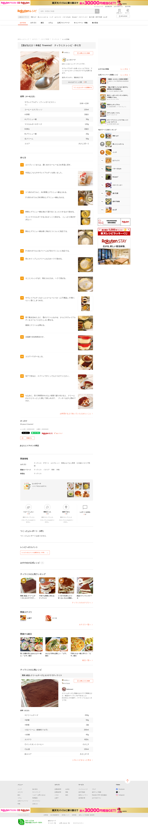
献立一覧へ (86, 660)
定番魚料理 (58, 792)
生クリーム (29, 139)
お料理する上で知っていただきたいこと (75, 414)
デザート (46, 463)
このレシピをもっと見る (81, 760)
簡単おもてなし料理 (68, 463)
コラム (50, 23)
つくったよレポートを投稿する (83, 87)
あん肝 (105, 17)
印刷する (29, 438)
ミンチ (51, 17)
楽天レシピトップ (23, 39)
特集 (19, 804)
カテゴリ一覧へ (85, 624)
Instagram (121, 795)
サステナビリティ (78, 823)
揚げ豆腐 (91, 17)
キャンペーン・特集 (81, 23)
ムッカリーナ (36, 483)
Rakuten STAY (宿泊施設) (99, 795)
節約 (66, 795)
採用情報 (74, 815)
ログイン (127, 13)
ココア (27, 144)
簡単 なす (33, 17)
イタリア (46, 469)
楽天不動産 (82, 792)
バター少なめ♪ (66, 17)
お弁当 (67, 789)
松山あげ (74, 17)
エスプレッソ (55, 463)
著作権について (65, 815)
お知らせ (35, 804)
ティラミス (55, 39)
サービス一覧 (52, 823)
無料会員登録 (124, 16)
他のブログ (59, 433)
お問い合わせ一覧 (64, 823)
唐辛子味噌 (99, 17)
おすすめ (23, 23)
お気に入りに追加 (84, 53)
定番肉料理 (58, 789)
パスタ (57, 795)
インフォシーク (98, 6)
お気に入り (119, 13)
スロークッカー (83, 17)
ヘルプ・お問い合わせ (38, 795)
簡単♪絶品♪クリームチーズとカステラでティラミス (42, 675)
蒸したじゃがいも (43, 17)
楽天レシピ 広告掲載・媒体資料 (86, 815)
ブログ (94, 789)
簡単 (52, 469)
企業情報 (46, 815)
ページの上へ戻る (127, 781)
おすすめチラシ (118, 6)
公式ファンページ (63, 23)
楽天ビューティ (83, 795)
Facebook (121, 789)
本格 (57, 469)
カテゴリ (33, 23)
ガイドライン (36, 801)
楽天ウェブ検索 (96, 792)
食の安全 (95, 23)
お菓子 (57, 798)
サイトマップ (36, 792)
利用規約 (35, 798)
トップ (20, 789)
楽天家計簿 (108, 6)
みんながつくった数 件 (77, 82)
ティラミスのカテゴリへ (81, 603)
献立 (42, 23)
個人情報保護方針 (54, 815)
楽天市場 (127, 6)
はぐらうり (58, 17)
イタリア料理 (45, 39)
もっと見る (124, 69)
